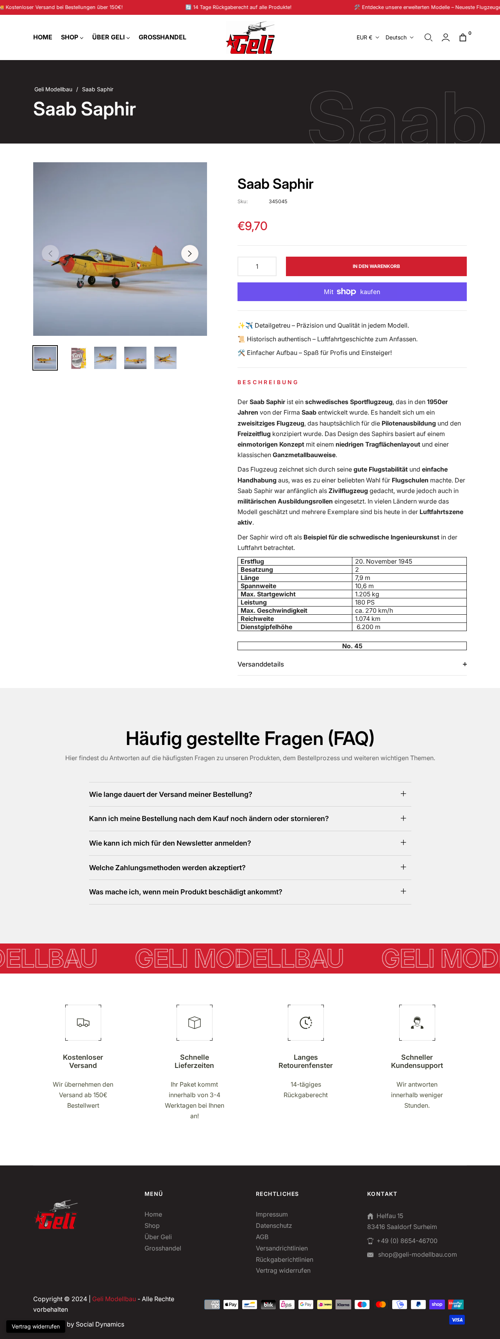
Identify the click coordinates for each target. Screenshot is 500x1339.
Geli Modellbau (53, 89)
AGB (262, 1237)
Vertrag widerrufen (283, 1270)
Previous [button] (50, 253)
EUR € (364, 37)
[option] (120, 249)
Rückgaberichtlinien (284, 1259)
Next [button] (189, 253)
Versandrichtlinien (282, 1248)
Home (153, 1214)
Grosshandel (163, 1248)
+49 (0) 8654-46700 (407, 1241)
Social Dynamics (100, 1324)
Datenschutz (274, 1225)
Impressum (272, 1214)
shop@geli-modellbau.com (417, 1254)
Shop (152, 1225)
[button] (428, 37)
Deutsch (396, 37)
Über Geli (158, 1237)
